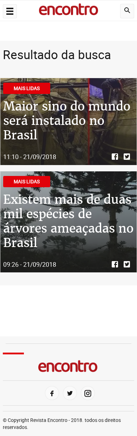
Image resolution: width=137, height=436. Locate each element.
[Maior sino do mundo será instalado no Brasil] (68, 121)
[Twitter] (70, 393)
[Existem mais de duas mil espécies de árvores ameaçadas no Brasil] (68, 222)
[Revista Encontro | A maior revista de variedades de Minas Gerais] (68, 10)
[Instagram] (88, 393)
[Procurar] (127, 11)
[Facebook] (52, 393)
